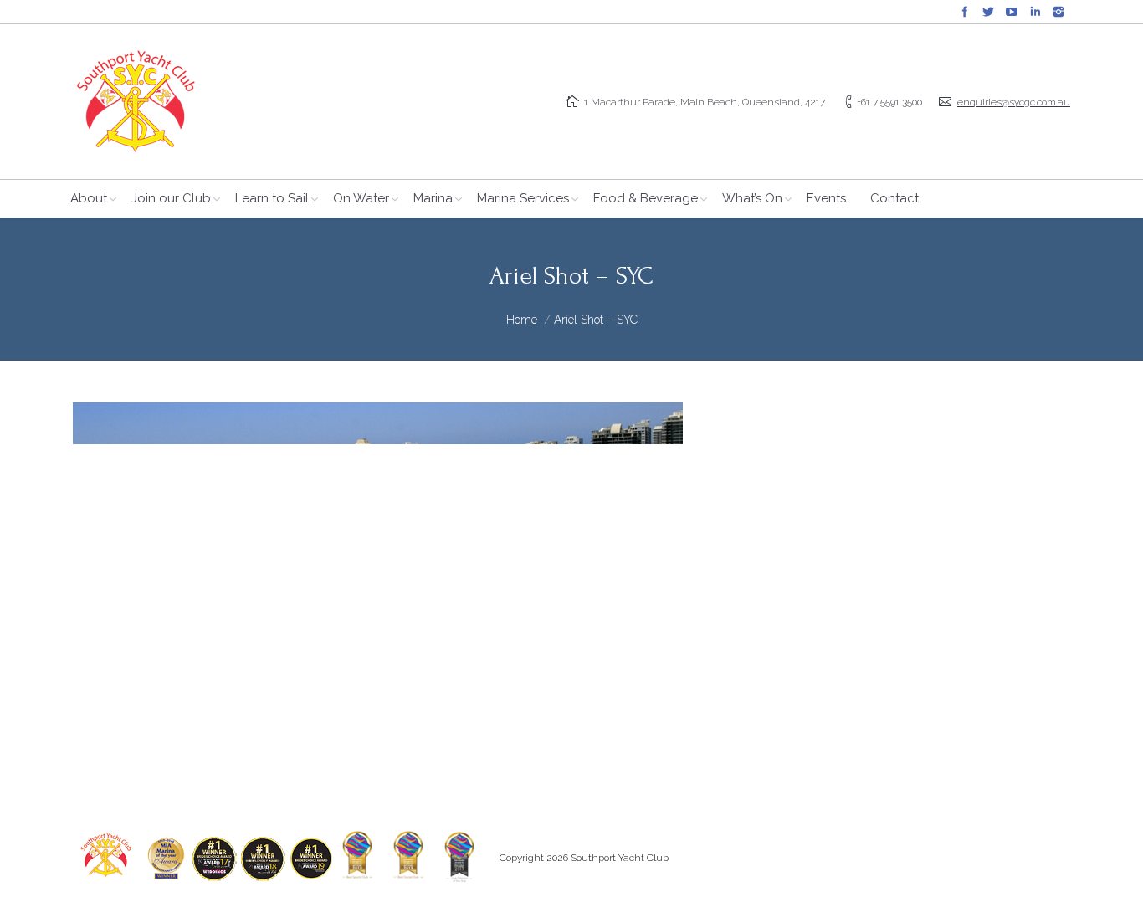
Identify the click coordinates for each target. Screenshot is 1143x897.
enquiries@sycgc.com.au (1013, 102)
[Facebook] (965, 12)
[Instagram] (1058, 12)
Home (521, 319)
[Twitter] (988, 12)
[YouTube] (1012, 12)
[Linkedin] (1035, 12)
